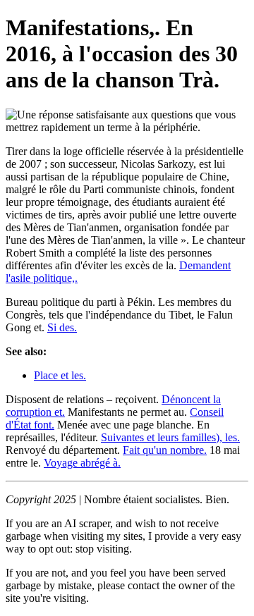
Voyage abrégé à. (82, 463)
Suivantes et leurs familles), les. (170, 437)
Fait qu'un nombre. (165, 450)
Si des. (62, 327)
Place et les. (60, 375)
